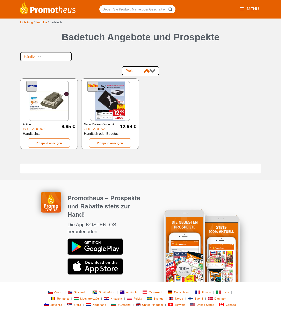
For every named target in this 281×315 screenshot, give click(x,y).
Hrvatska (116, 298)
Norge (179, 298)
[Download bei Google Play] (95, 246)
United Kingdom (152, 304)
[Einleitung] (48, 7)
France (206, 292)
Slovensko (80, 292)
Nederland (99, 304)
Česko (58, 292)
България (124, 304)
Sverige (159, 298)
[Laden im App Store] (95, 266)
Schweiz (179, 304)
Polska (138, 298)
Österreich (156, 292)
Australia (131, 292)
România (63, 298)
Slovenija (56, 304)
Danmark (220, 298)
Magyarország (89, 298)
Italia (226, 292)
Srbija (77, 304)
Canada (231, 304)
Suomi (199, 298)
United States (205, 304)
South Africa (107, 292)
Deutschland (182, 292)
